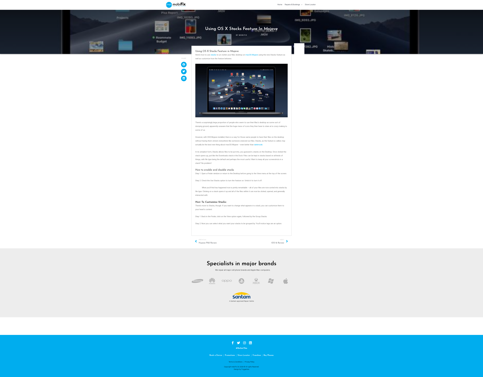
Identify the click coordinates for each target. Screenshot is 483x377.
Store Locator (244, 355)
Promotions (230, 355)
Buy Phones (269, 355)
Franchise (257, 355)
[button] (184, 64)
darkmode (258, 145)
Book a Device (216, 355)
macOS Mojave (252, 55)
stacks (213, 55)
